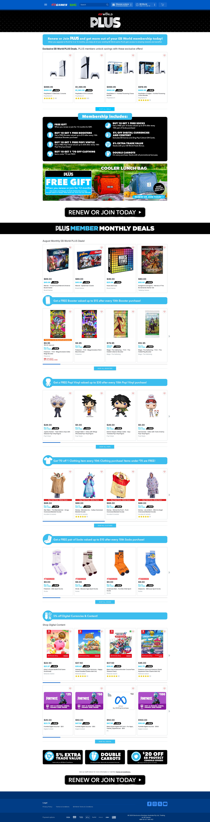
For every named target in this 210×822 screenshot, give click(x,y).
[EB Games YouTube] (165, 804)
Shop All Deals (105, 109)
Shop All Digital (105, 741)
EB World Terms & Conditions (83, 807)
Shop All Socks (105, 602)
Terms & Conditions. (123, 772)
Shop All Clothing (105, 525)
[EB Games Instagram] (154, 804)
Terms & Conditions (62, 807)
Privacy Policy (47, 807)
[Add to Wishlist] (70, 55)
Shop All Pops (105, 447)
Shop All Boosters (105, 368)
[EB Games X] (160, 804)
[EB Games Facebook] (149, 804)
